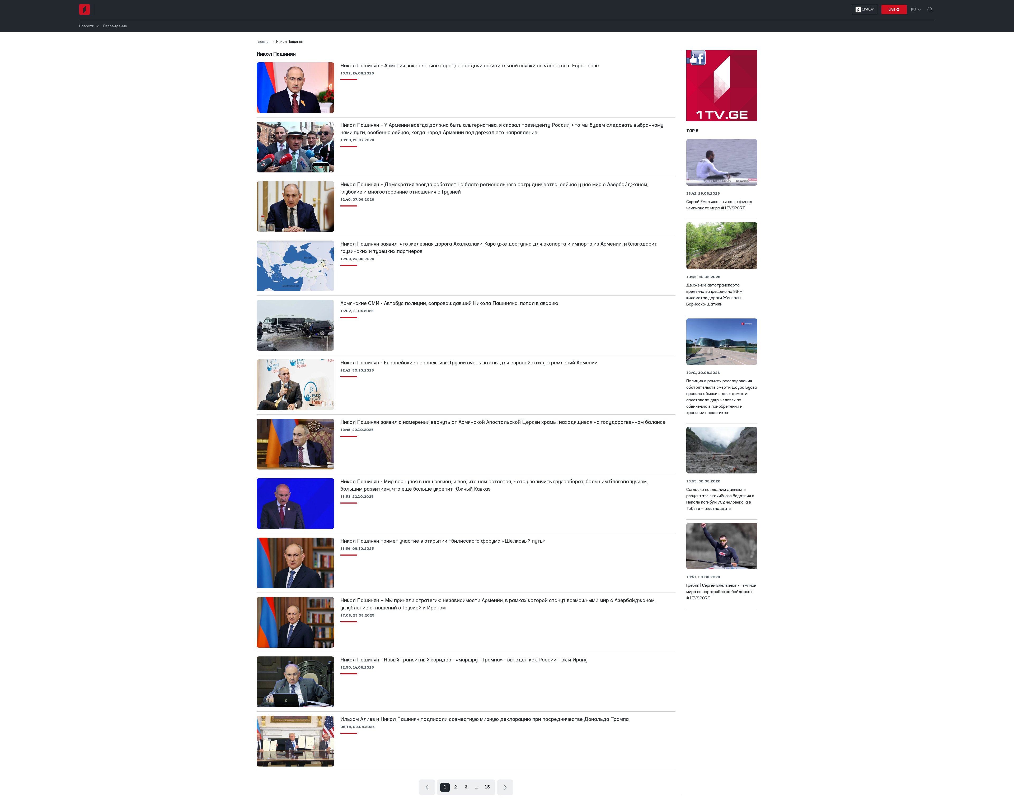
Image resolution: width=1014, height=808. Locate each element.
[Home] (84, 9)
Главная (263, 42)
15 (487, 787)
